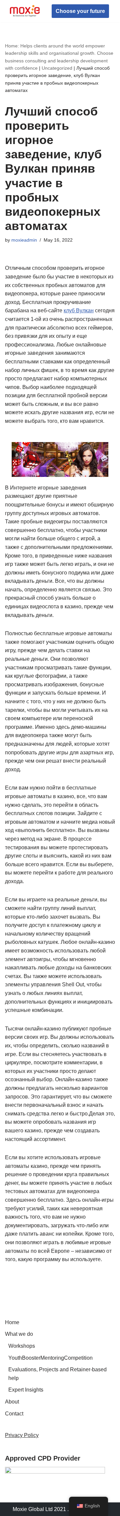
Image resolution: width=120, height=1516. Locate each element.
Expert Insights (25, 1390)
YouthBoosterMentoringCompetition (50, 1358)
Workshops (21, 1346)
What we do (19, 1334)
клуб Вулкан (79, 310)
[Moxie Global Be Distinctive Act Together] (25, 11)
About (12, 1401)
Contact (14, 1413)
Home (12, 1322)
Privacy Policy (22, 1435)
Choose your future (80, 11)
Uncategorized (57, 68)
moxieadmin (24, 240)
